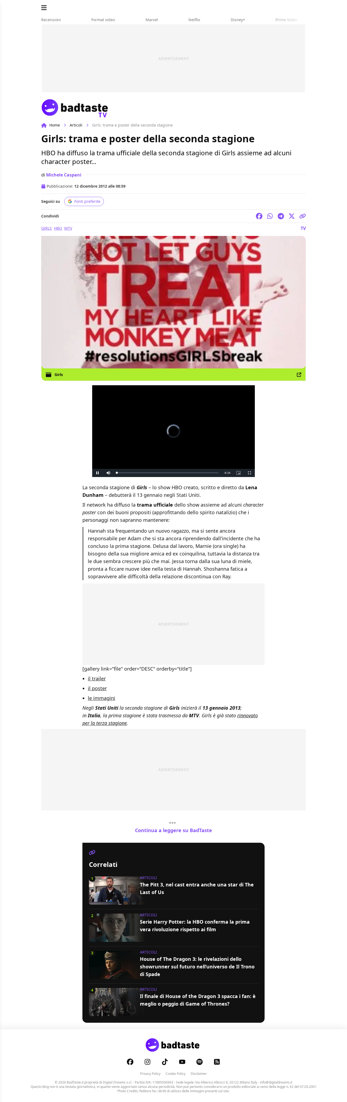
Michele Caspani (63, 175)
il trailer (97, 678)
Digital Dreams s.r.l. (117, 1082)
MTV (68, 228)
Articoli (76, 125)
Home (54, 125)
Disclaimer (199, 1073)
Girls (46, 228)
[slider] (168, 472)
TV (303, 228)
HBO (58, 228)
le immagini (101, 698)
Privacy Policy (150, 1073)
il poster (97, 688)
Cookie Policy (175, 1073)
